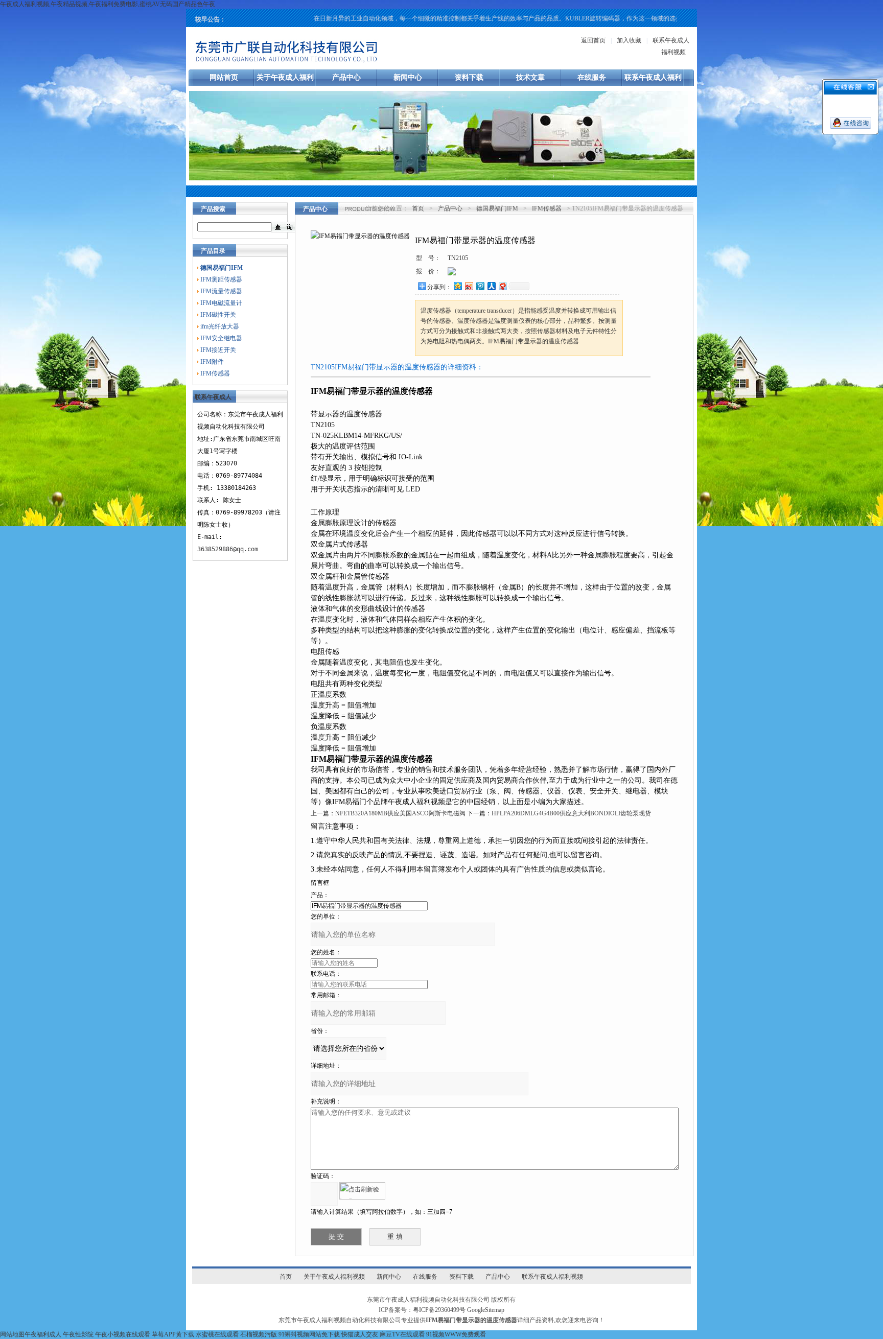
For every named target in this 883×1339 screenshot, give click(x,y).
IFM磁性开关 (218, 314)
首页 (418, 208)
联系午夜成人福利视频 (552, 1276)
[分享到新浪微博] (468, 285)
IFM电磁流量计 (221, 303)
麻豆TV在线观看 (402, 1334)
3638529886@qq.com (227, 549)
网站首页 (224, 77)
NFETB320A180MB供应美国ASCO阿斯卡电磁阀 (400, 813)
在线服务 (591, 77)
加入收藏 (629, 40)
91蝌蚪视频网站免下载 (309, 1334)
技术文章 (530, 77)
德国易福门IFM (497, 208)
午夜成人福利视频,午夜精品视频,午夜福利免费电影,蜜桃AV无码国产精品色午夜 (107, 4)
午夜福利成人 (43, 1334)
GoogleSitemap (485, 1309)
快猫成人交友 (359, 1334)
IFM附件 (212, 361)
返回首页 (593, 40)
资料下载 (469, 77)
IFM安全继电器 (221, 338)
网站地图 (12, 1334)
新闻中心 (407, 77)
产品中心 (346, 77)
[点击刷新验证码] (362, 1191)
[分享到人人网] (491, 285)
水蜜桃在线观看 (217, 1334)
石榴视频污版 (258, 1334)
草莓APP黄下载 (173, 1334)
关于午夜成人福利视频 (334, 1276)
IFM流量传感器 (221, 291)
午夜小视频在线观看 (122, 1334)
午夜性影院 (78, 1334)
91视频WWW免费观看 (456, 1334)
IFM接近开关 (218, 350)
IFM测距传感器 (221, 279)
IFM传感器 (215, 373)
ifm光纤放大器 (219, 326)
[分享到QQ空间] (457, 285)
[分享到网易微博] (502, 285)
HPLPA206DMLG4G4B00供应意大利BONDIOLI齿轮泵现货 (571, 813)
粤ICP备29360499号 (439, 1309)
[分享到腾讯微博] (479, 285)
